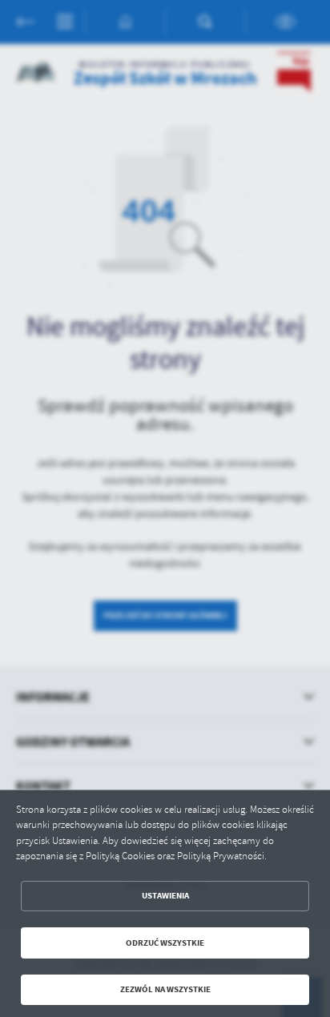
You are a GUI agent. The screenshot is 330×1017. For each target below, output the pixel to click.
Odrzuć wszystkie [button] (165, 943)
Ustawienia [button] (165, 896)
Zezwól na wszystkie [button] (165, 989)
